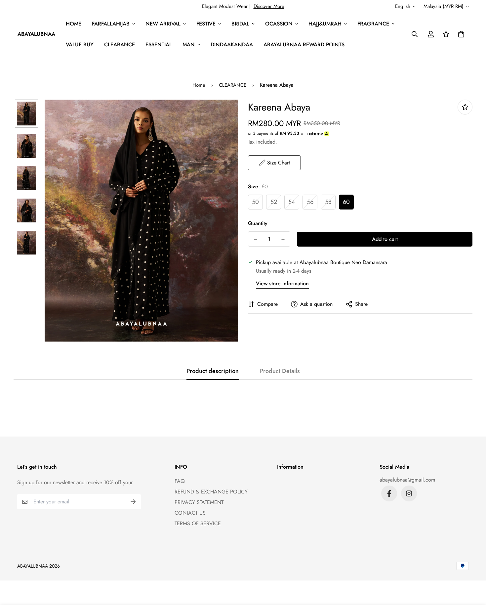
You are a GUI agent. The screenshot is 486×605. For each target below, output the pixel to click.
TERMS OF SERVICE (198, 523)
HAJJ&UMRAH (325, 23)
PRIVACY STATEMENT (199, 502)
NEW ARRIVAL (163, 23)
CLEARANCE (119, 44)
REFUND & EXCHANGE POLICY (211, 491)
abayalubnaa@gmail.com (407, 480)
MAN (188, 44)
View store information (282, 283)
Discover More (269, 6)
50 (255, 202)
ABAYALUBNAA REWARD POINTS (303, 44)
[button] (460, 34)
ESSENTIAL (158, 44)
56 (310, 202)
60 (346, 202)
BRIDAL (240, 23)
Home (198, 85)
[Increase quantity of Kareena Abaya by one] (283, 239)
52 (273, 202)
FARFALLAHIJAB (111, 23)
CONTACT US (190, 513)
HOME (73, 23)
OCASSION (279, 23)
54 (291, 202)
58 (328, 202)
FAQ (180, 481)
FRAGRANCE (373, 23)
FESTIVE (206, 23)
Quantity (257, 223)
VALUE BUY (80, 44)
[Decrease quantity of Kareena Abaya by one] (255, 239)
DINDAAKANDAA (232, 44)
